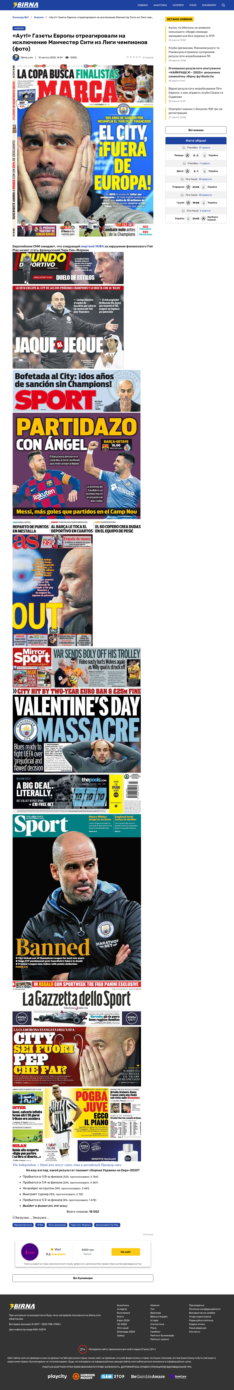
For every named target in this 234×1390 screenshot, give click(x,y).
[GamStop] (113, 1376)
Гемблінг (155, 1331)
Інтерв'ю (178, 5)
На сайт (126, 1251)
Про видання (196, 1305)
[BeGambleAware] (148, 1377)
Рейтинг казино (159, 1339)
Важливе (155, 1312)
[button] (223, 5)
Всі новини (196, 130)
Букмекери (209, 5)
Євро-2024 (123, 1320)
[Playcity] (57, 1376)
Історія (154, 1320)
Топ (152, 1309)
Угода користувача (200, 1316)
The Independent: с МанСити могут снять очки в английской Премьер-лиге (67, 1165)
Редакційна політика (201, 1320)
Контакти (194, 1331)
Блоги (120, 1316)
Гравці (120, 1335)
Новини (143, 5)
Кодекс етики (197, 1324)
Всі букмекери (83, 1278)
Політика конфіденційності (204, 1309)
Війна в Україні (158, 1316)
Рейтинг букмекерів (162, 1335)
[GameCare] (178, 1376)
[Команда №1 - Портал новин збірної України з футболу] (23, 5)
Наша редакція (197, 1328)
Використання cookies (202, 1312)
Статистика (157, 1324)
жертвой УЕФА (92, 246)
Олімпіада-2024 (126, 1331)
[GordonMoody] (84, 1377)
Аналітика (160, 5)
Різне (192, 5)
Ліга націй (123, 1328)
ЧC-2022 (122, 1324)
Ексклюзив (123, 1312)
